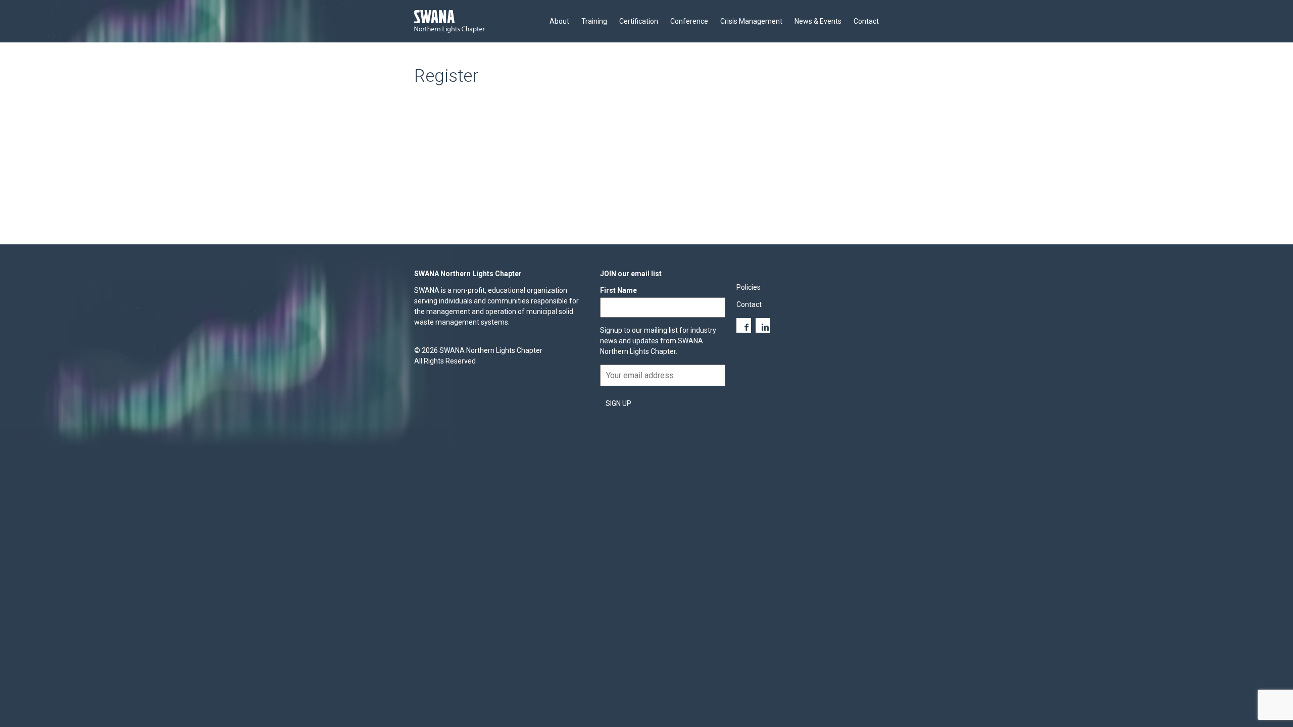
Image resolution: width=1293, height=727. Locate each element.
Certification (638, 21)
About (559, 21)
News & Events (817, 21)
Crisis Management (751, 21)
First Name (618, 290)
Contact (866, 21)
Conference (689, 21)
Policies (748, 287)
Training (594, 21)
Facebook (743, 325)
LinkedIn (763, 325)
